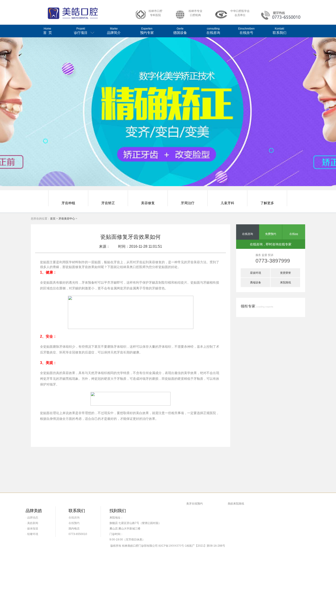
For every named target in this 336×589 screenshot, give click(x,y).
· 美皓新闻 (32, 523)
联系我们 (279, 31)
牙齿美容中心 (67, 218)
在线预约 (74, 523)
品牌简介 (114, 31)
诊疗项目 (81, 31)
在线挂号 (246, 31)
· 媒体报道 (32, 528)
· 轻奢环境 (32, 534)
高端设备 (255, 282)
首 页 (47, 31)
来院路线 (285, 282)
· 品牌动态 (32, 517)
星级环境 (255, 272)
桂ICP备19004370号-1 (172, 545)
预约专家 (147, 31)
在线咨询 (213, 31)
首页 (53, 218)
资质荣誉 (285, 272)
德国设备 (180, 31)
